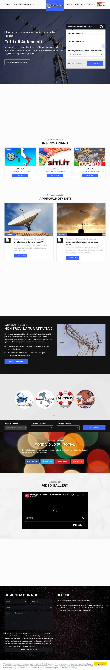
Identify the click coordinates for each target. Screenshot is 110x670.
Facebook (33, 461)
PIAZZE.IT (20, 169)
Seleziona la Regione (38, 424)
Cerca (95, 63)
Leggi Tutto (21, 255)
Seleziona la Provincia (76, 41)
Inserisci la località (11, 424)
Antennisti (29, 239)
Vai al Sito (20, 175)
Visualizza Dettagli (69, 667)
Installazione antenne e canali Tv (29, 242)
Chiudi (100, 663)
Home (8, 4)
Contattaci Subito (17, 361)
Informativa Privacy (37, 633)
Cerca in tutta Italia (18, 62)
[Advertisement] (55, 107)
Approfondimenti (75, 4)
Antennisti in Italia (22, 4)
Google (78, 461)
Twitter (48, 461)
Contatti (91, 4)
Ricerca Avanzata (76, 64)
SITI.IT (55, 169)
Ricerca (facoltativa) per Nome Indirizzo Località (85, 51)
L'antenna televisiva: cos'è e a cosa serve (82, 243)
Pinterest (63, 461)
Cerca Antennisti (94, 427)
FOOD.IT (89, 169)
